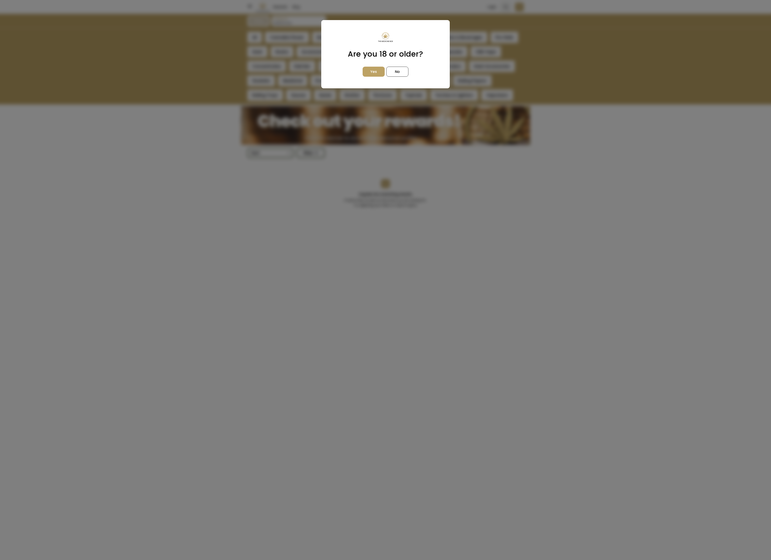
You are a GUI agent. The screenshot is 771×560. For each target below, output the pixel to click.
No (397, 71)
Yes (373, 71)
